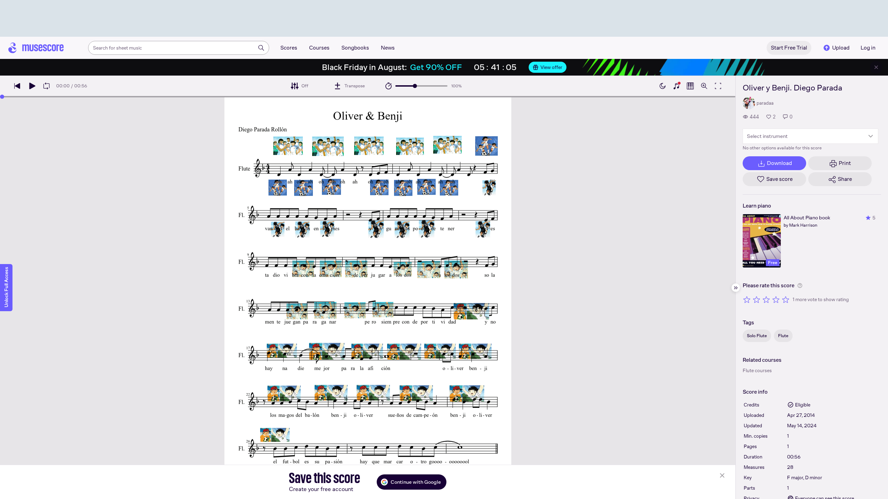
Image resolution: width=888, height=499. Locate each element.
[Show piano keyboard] (676, 86)
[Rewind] (17, 86)
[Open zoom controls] (704, 86)
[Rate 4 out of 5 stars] (776, 299)
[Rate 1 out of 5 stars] (747, 299)
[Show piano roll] (690, 86)
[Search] (261, 47)
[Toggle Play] (32, 86)
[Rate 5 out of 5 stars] (786, 299)
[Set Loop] (46, 86)
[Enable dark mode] (662, 86)
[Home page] (36, 47)
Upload (840, 48)
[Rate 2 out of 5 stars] (756, 299)
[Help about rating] (800, 285)
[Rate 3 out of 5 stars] (766, 299)
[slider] (415, 86)
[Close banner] (876, 67)
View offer (551, 67)
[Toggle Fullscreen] (718, 86)
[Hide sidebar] (736, 287)
